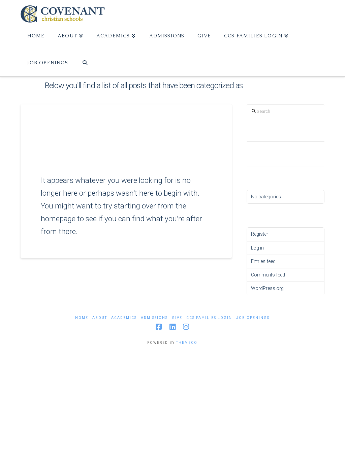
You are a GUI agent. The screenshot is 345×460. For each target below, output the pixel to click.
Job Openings (253, 318)
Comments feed (268, 274)
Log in (257, 248)
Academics (124, 318)
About (99, 318)
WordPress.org (267, 288)
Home (81, 318)
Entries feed (263, 261)
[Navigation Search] (85, 63)
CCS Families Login (209, 318)
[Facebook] (159, 326)
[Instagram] (186, 326)
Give (177, 318)
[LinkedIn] (172, 326)
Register (259, 234)
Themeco (186, 342)
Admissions (154, 318)
